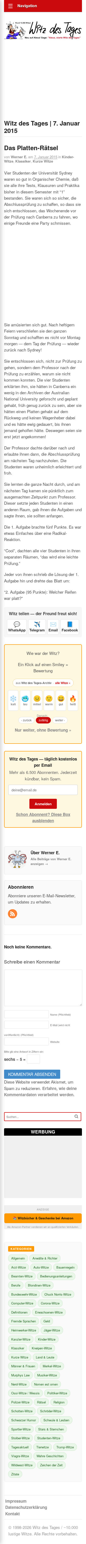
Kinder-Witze (46, 1339)
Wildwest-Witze (21, 1465)
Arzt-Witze (18, 1267)
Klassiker (23, 161)
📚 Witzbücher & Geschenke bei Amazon (43, 1218)
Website (54, 1042)
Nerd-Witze (19, 1384)
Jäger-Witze (52, 1330)
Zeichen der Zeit (51, 1465)
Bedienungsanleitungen (56, 1276)
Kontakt (12, 1514)
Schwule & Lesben (56, 1420)
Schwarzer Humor (23, 1420)
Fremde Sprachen (23, 1321)
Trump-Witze (65, 1447)
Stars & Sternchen (51, 1429)
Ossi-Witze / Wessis (25, 1393)
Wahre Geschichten (50, 1456)
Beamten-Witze (21, 1276)
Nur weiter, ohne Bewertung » (43, 730)
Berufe (15, 1285)
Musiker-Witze (47, 1375)
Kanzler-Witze (20, 1339)
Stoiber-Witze (20, 1438)
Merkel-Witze (52, 1366)
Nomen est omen (46, 1384)
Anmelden (43, 803)
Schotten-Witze (21, 1411)
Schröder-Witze (50, 1411)
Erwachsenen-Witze (49, 1312)
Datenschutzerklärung (26, 1507)
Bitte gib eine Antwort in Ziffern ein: (24, 1051)
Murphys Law (20, 1375)
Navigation (27, 5)
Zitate (15, 1474)
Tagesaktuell (20, 1447)
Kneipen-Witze (42, 1348)
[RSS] (13, 914)
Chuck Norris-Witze (57, 1294)
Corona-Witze (50, 1303)
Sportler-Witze (21, 1429)
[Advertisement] (43, 86)
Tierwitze (42, 1447)
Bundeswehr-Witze (24, 1294)
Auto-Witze (41, 1267)
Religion (59, 1402)
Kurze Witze (43, 161)
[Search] (76, 1116)
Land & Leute (45, 1357)
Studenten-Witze (48, 1438)
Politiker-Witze (57, 1393)
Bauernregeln (65, 1267)
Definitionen (19, 1312)
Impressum (16, 1501)
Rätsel (41, 1402)
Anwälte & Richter (44, 1258)
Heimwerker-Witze (23, 1330)
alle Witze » (62, 683)
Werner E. (19, 156)
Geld (46, 1321)
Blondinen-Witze (39, 1285)
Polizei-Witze (20, 1402)
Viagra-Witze (20, 1456)
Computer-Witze (22, 1303)
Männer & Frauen (23, 1366)
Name (60, 1014)
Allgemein (18, 1258)
